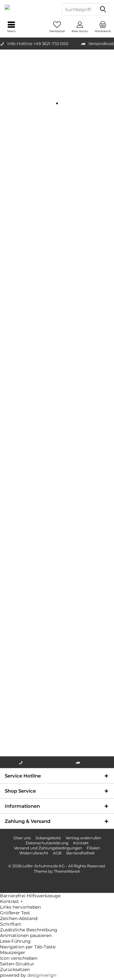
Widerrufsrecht (33, 853)
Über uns (22, 837)
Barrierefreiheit (80, 853)
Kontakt (81, 843)
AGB (57, 853)
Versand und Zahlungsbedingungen (48, 848)
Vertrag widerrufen (83, 837)
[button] (57, 901)
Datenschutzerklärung (47, 843)
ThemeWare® (67, 871)
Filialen (93, 848)
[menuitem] (102, 27)
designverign (41, 975)
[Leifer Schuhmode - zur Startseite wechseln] (28, 9)
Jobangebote (48, 837)
